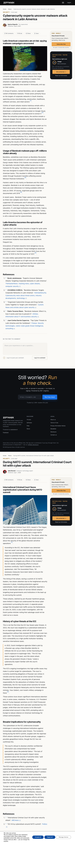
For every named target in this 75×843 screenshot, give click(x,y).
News (10, 9)
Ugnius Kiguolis (13, 24)
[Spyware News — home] (8, 3)
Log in (69, 2)
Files (28, 425)
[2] (42, 112)
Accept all (38, 837)
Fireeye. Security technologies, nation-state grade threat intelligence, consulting (24, 326)
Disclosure (53, 432)
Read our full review (61, 75)
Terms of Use (54, 422)
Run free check (50, 397)
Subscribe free (61, 44)
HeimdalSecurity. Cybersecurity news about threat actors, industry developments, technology (26, 295)
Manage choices (63, 837)
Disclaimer (53, 428)
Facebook (6, 432)
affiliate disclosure (33, 444)
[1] (30, 100)
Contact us (53, 435)
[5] (35, 253)
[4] (21, 192)
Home (4, 9)
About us (53, 419)
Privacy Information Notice (57, 425)
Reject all (50, 837)
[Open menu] (63, 3)
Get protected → (61, 72)
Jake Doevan (12, 470)
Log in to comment (39, 358)
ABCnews (15, 820)
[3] (25, 177)
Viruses (29, 419)
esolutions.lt (14, 429)
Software (29, 422)
